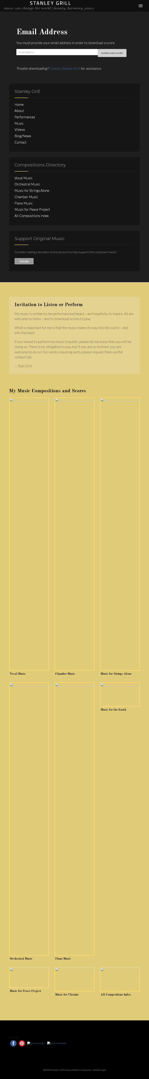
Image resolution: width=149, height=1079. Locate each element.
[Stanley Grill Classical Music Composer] (49, 5)
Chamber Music (26, 197)
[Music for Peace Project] (29, 977)
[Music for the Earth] (120, 694)
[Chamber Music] (74, 534)
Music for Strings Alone (32, 190)
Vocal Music (24, 178)
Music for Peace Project (32, 209)
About (19, 111)
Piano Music (24, 203)
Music (19, 123)
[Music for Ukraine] (74, 979)
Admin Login (99, 1070)
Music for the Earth (113, 709)
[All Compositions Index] (120, 979)
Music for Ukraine (67, 994)
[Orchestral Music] (29, 819)
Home (19, 104)
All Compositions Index (32, 216)
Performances (25, 117)
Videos (20, 129)
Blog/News (23, 136)
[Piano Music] (74, 819)
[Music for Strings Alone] (120, 534)
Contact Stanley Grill (64, 68)
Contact (21, 142)
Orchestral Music (27, 184)
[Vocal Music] (29, 534)
